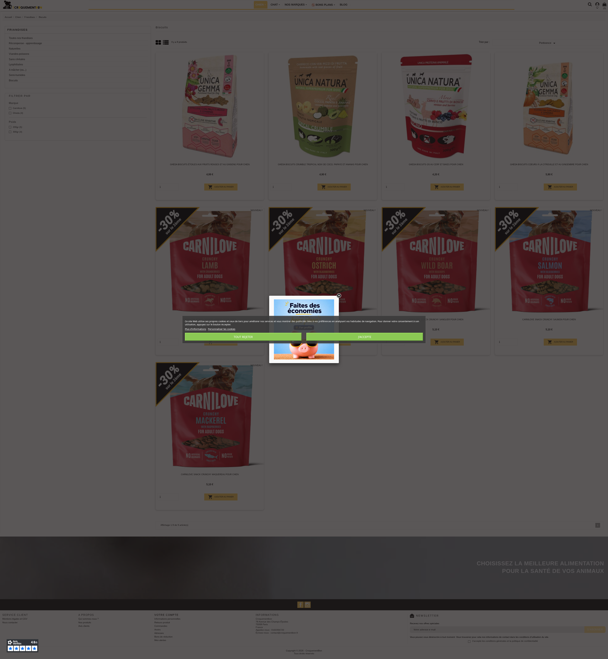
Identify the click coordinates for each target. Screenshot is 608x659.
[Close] (339, 296)
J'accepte (364, 337)
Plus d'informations (195, 328)
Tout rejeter (243, 337)
